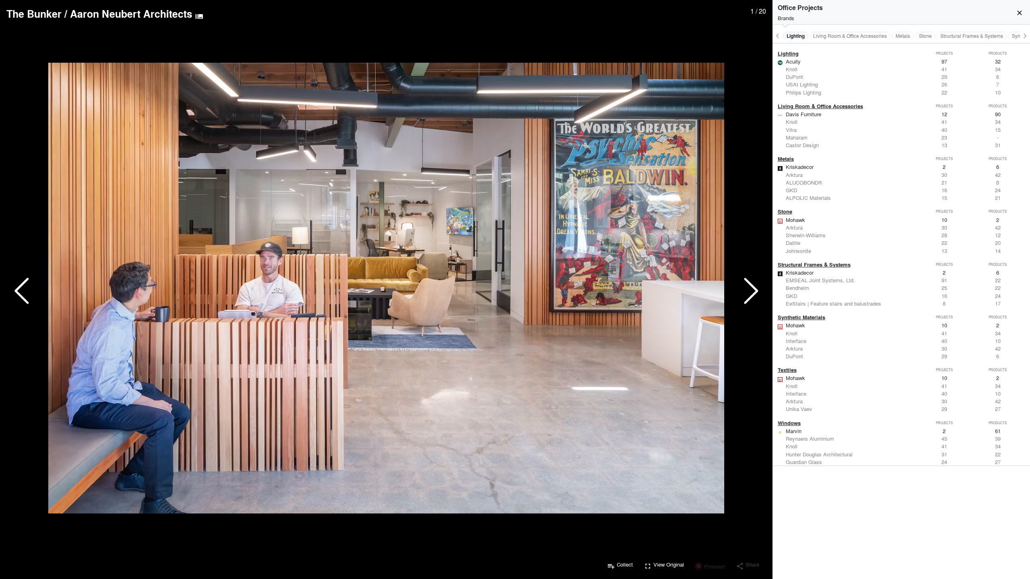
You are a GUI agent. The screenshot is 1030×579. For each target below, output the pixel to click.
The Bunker (34, 13)
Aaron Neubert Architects (131, 13)
